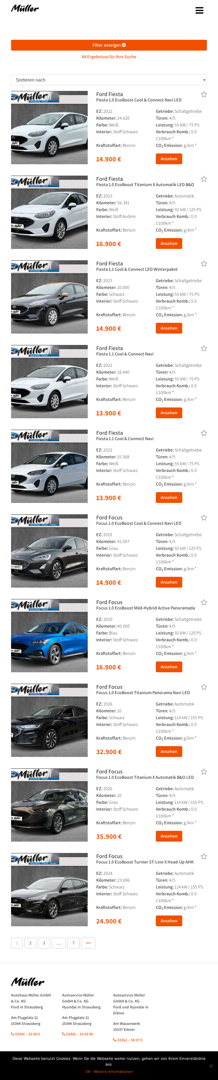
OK (88, 1071)
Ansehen (169, 159)
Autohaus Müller (25, 10)
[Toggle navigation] (199, 10)
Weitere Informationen (113, 1071)
